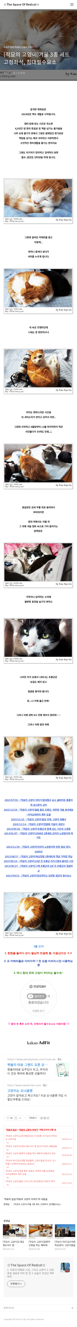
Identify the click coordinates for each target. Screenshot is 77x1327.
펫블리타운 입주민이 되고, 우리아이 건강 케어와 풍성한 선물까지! (27, 1071)
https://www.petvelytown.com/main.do (31, 1059)
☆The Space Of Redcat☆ (21, 4)
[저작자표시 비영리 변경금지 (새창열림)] (44, 1118)
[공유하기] (16, 1118)
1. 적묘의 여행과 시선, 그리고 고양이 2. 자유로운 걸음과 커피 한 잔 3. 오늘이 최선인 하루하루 (30, 1273)
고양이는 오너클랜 (20, 1090)
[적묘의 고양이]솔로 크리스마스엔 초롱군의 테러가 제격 (30, 1181)
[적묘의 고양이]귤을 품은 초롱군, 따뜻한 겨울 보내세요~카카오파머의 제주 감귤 (30, 1172)
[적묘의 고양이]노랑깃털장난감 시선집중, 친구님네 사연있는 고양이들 (31, 1137)
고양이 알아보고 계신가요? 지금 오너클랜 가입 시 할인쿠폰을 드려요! (37, 1097)
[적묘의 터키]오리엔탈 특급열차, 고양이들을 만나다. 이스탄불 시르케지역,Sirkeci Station (31, 1162)
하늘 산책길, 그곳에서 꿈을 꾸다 (19, 1314)
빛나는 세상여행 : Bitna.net (17, 1319)
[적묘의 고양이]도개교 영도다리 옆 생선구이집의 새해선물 (31, 1146)
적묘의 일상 (11, 1129)
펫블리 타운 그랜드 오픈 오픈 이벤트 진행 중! (27, 1064)
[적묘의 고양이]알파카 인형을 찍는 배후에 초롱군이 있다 (31, 1153)
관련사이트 (9, 1307)
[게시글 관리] (20, 1118)
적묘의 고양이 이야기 (28, 1129)
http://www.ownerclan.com (24, 1085)
